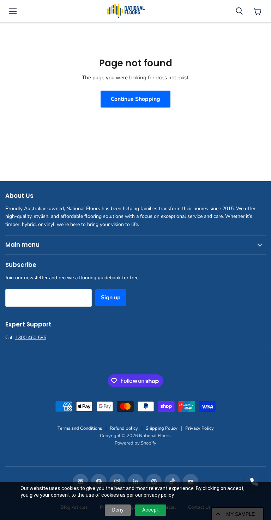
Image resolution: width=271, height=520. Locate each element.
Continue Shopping (135, 99)
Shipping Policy (161, 428)
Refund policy (124, 428)
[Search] (239, 11)
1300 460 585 (30, 337)
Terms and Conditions (80, 428)
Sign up (111, 297)
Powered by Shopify (135, 443)
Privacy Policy (199, 428)
